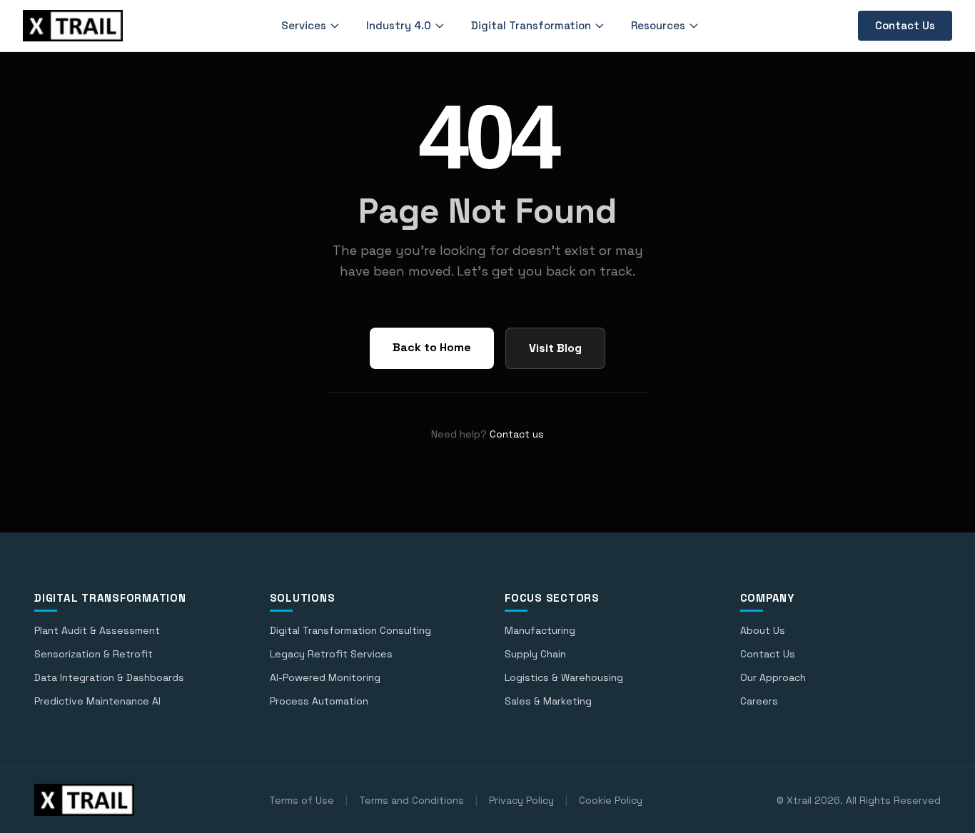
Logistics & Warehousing (564, 677)
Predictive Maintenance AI (97, 701)
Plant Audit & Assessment (97, 630)
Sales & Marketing (548, 701)
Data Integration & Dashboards (109, 677)
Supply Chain (535, 653)
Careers (759, 701)
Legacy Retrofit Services (331, 653)
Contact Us (905, 25)
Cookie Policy (610, 800)
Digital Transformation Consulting (350, 630)
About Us (762, 630)
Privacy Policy (521, 800)
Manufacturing (540, 630)
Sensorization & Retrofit (93, 653)
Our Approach (773, 677)
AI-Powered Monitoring (325, 677)
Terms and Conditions (411, 800)
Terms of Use (301, 800)
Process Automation (319, 701)
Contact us (517, 434)
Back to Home (432, 347)
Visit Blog (555, 347)
